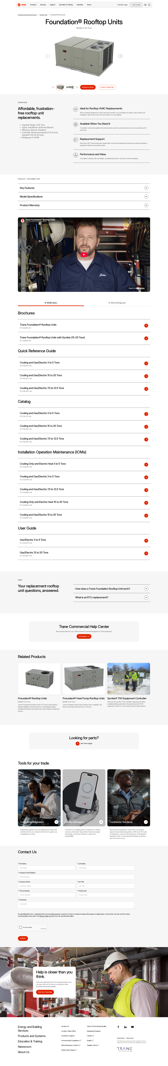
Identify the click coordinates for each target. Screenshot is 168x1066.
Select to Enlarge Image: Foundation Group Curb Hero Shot (70, 87)
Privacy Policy (44, 916)
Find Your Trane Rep (45, 992)
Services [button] (43, 5)
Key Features (27, 187)
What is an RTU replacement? (91, 597)
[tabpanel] (84, 435)
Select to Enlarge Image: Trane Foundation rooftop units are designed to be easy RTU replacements (60, 87)
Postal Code (81, 891)
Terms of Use (129, 1038)
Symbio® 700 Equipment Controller (127, 698)
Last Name (81, 864)
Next (120, 56)
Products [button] (33, 5)
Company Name (24, 882)
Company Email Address (26, 873)
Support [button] (52, 5)
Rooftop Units (43, 15)
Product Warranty (30, 205)
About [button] (89, 5)
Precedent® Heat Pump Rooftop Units (84, 698)
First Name (22, 864)
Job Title (80, 882)
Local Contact (136, 5)
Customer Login (122, 5)
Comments (22, 900)
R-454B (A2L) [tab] (51, 303)
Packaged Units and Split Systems (27, 15)
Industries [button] (80, 5)
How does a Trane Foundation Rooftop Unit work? (102, 588)
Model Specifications (31, 196)
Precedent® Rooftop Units (32, 698)
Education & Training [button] (66, 5)
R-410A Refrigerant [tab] (117, 303)
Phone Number (24, 891)
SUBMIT (23, 938)
